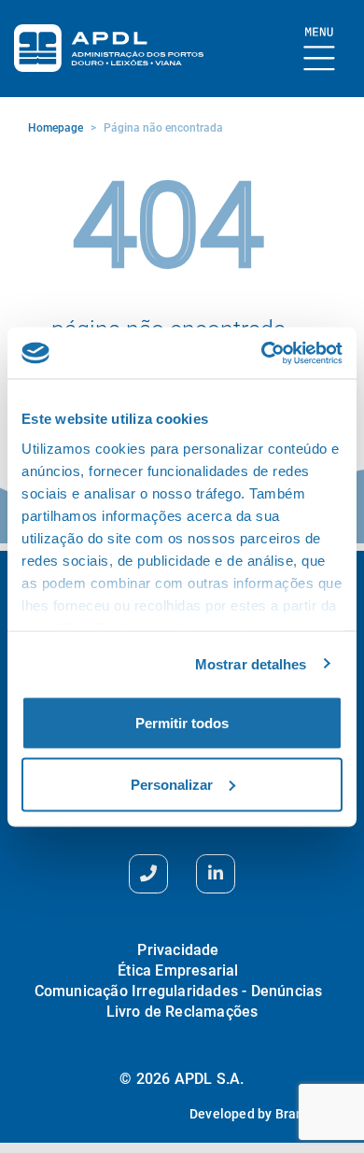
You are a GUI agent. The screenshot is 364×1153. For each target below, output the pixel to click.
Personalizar (172, 784)
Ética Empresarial (178, 970)
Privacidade (177, 950)
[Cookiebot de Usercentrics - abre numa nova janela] (262, 353)
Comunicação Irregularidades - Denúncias (179, 991)
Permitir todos (182, 723)
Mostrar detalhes (251, 663)
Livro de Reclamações (182, 1011)
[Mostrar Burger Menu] (320, 50)
